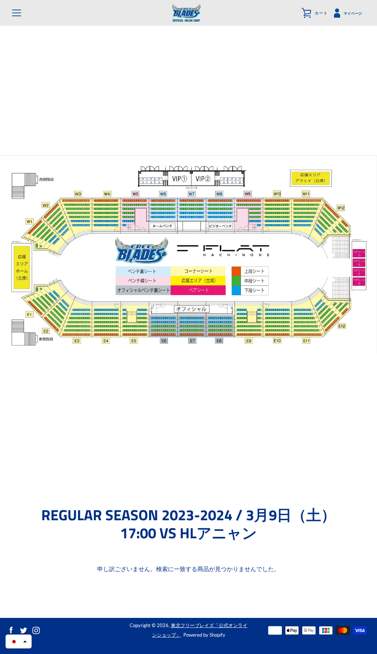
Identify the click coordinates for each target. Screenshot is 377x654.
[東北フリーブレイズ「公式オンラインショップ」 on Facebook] (11, 629)
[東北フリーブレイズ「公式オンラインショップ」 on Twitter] (23, 629)
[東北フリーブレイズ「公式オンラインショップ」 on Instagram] (36, 629)
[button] (18, 641)
